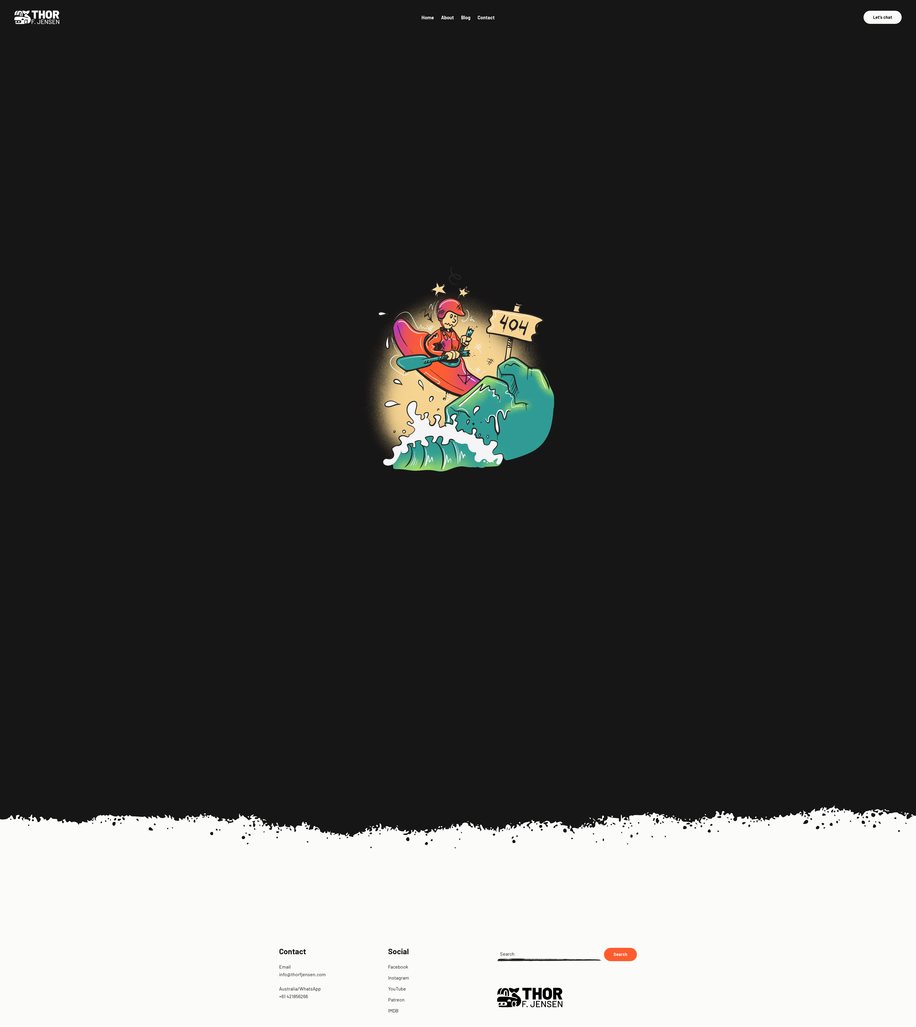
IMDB (393, 1010)
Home (428, 17)
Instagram (398, 977)
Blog (465, 17)
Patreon (396, 999)
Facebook (398, 966)
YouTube (397, 988)
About (447, 17)
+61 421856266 (293, 996)
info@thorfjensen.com (302, 974)
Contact (486, 17)
